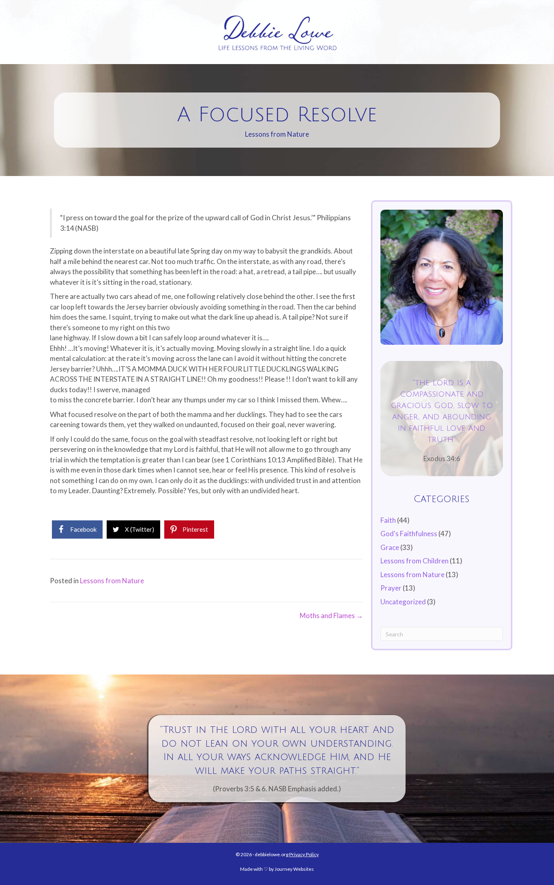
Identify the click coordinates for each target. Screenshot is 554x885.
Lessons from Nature (277, 134)
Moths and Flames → (331, 615)
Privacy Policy (304, 854)
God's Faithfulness (408, 533)
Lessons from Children (414, 560)
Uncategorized (403, 601)
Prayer (391, 588)
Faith (388, 520)
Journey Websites (294, 869)
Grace (389, 547)
